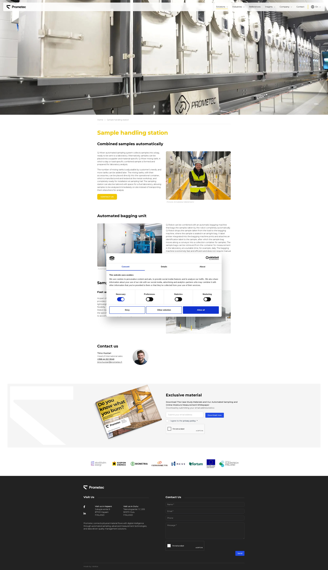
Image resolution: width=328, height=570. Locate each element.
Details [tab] (164, 267)
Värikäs (95, 566)
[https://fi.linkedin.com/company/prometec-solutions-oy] (88, 513)
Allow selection (164, 310)
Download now (215, 415)
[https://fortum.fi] (196, 464)
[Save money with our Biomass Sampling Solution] (16, 6)
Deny (127, 310)
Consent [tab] (125, 267)
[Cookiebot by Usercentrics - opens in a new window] (207, 258)
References (254, 7)
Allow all (201, 310)
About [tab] (202, 267)
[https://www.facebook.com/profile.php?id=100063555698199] (88, 507)
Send (240, 553)
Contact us (107, 197)
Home (100, 120)
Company (284, 7)
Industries (237, 7)
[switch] (149, 299)
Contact (300, 7)
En (316, 7)
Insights (269, 7)
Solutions (220, 7)
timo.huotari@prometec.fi (109, 362)
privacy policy (189, 421)
